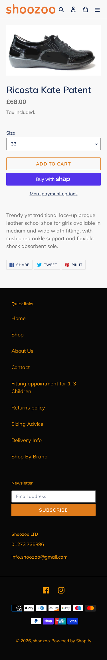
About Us (22, 351)
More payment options (54, 193)
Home (18, 318)
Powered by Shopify (71, 640)
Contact (20, 367)
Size (10, 133)
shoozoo (41, 640)
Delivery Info (26, 440)
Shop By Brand (29, 456)
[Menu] (97, 9)
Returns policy (28, 407)
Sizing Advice (27, 424)
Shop (17, 334)
